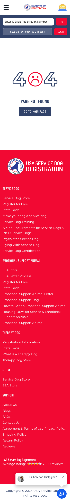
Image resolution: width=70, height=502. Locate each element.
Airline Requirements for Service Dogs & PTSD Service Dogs (33, 230)
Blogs (7, 411)
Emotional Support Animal (23, 323)
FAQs (7, 417)
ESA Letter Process (17, 276)
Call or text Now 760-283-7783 (27, 31)
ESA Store (10, 270)
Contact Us (11, 423)
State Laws (11, 210)
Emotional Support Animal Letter (28, 294)
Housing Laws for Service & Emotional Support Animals (32, 314)
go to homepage (35, 111)
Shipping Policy (14, 434)
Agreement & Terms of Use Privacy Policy (34, 428)
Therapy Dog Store (17, 360)
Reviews (9, 446)
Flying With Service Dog (21, 245)
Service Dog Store (16, 198)
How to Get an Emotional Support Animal (34, 306)
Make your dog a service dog (25, 216)
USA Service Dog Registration (19, 459)
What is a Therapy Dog (20, 354)
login (61, 31)
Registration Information (21, 342)
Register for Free (15, 204)
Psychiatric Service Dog (21, 239)
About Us (10, 405)
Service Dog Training (18, 222)
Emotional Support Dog (21, 300)
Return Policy (13, 440)
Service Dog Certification (21, 251)
